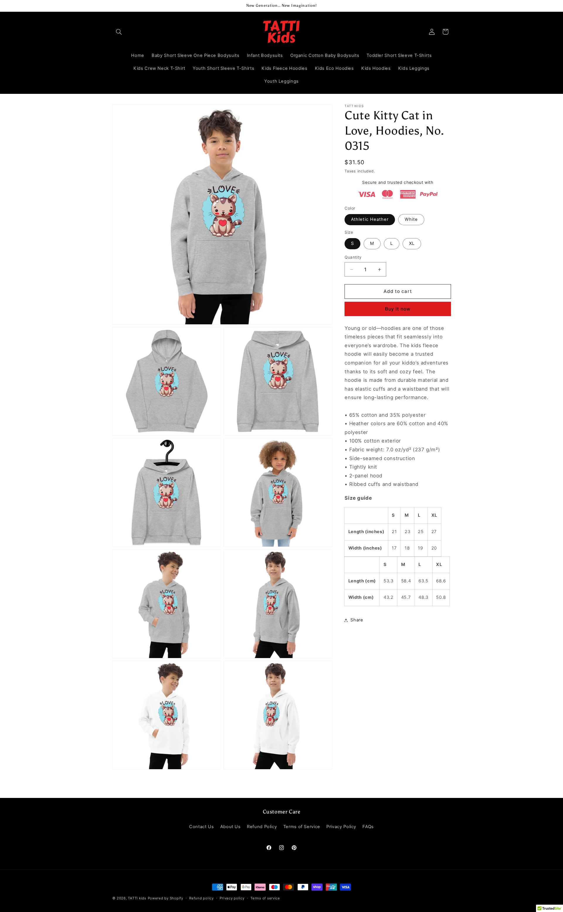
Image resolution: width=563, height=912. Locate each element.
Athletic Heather (370, 219)
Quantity (353, 257)
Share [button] (356, 620)
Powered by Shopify (165, 898)
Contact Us (201, 826)
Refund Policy (262, 826)
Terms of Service (301, 826)
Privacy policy (232, 898)
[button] (119, 31)
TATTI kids (137, 898)
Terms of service (265, 898)
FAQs (368, 826)
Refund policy (201, 898)
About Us (230, 826)
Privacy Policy (341, 826)
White (411, 219)
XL (412, 243)
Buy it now (398, 309)
